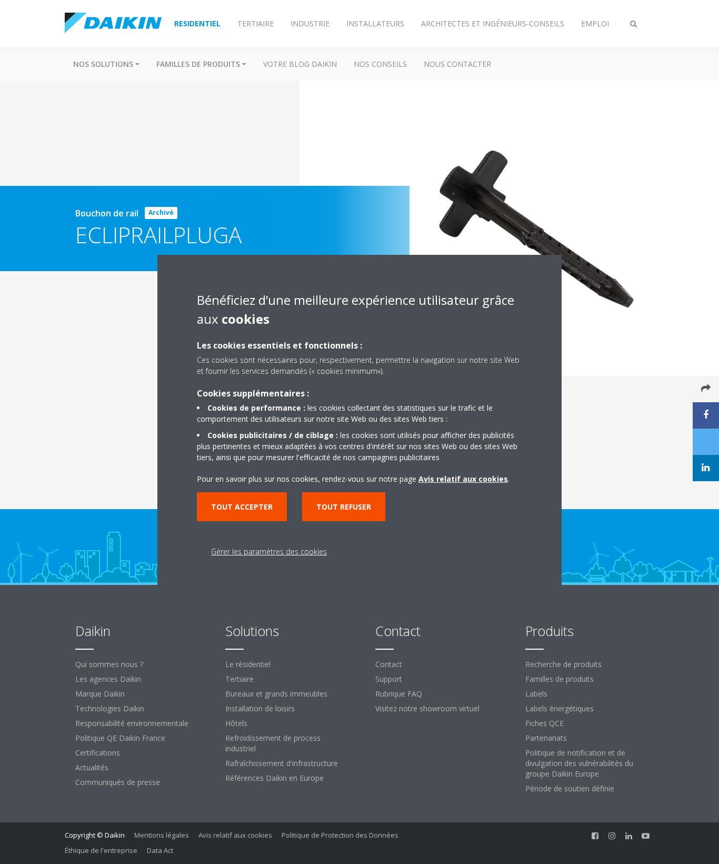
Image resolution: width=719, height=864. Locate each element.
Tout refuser (343, 507)
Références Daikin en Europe (274, 778)
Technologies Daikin (109, 708)
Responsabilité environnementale (131, 723)
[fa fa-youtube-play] (645, 836)
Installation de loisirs (260, 708)
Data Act (160, 850)
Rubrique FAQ (398, 694)
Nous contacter (457, 64)
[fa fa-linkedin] (629, 836)
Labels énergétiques (559, 708)
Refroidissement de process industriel (273, 743)
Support (388, 679)
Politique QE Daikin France (120, 738)
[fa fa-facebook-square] (595, 836)
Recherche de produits (563, 664)
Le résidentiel (248, 664)
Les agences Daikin (108, 679)
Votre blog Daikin (300, 64)
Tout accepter (242, 507)
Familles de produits (559, 679)
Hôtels (236, 723)
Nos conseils (380, 64)
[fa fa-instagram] (612, 836)
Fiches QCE (544, 723)
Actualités (91, 767)
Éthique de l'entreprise (101, 850)
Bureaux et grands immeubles (276, 694)
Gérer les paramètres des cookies (269, 552)
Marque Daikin (100, 694)
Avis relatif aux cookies (235, 835)
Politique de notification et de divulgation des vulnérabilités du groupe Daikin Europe (579, 763)
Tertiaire (239, 679)
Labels (536, 694)
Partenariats (546, 738)
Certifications (97, 753)
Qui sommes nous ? (109, 664)
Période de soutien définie (569, 788)
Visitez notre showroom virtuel (427, 708)
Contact (388, 664)
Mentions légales (161, 835)
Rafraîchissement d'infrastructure (281, 763)
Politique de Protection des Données (340, 835)
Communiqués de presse (117, 782)
